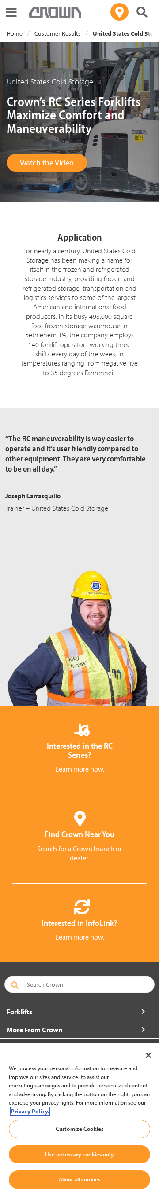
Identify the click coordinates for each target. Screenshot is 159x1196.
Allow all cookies (79, 1179)
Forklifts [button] (19, 1011)
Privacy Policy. (30, 1111)
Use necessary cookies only (79, 1154)
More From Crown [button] (34, 1029)
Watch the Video (47, 162)
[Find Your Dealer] (119, 12)
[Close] (148, 1055)
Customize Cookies (79, 1128)
